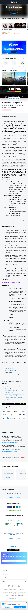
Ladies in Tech (15, 390)
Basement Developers (10, 389)
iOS (11, 476)
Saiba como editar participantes (9, 451)
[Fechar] (26, 602)
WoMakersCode (10, 392)
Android (8, 477)
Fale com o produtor (15, 497)
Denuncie (23, 457)
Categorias (4, 570)
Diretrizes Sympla (13, 598)
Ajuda (3, 581)
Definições (7, 607)
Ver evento (14, 13)
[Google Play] (16, 550)
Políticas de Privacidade (10, 370)
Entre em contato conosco (17, 595)
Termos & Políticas (16, 604)
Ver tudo (24, 58)
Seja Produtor (5, 574)
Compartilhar (15, 98)
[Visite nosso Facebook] (19, 586)
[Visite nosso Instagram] (12, 586)
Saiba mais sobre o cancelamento (10, 442)
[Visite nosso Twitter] (15, 586)
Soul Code (22, 390)
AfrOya (20, 387)
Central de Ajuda (14, 533)
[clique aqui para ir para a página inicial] (14, 2)
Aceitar (20, 607)
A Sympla (4, 577)
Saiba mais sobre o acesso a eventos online (12, 482)
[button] (4, 604)
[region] (14, 605)
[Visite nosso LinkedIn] (9, 586)
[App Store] (10, 550)
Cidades (4, 567)
